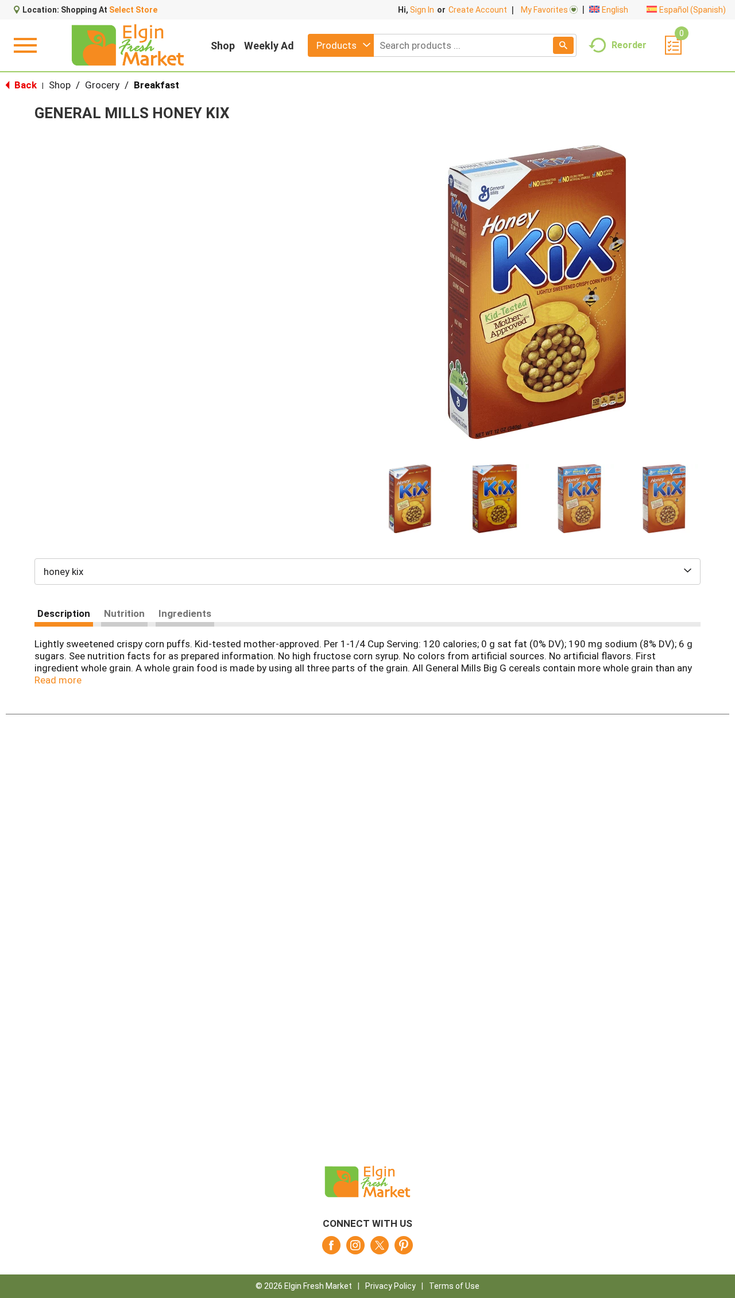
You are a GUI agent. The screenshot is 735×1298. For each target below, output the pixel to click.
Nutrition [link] (124, 613)
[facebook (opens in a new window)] (331, 1248)
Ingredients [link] (184, 613)
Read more (58, 680)
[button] (410, 498)
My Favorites (544, 9)
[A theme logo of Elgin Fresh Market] (127, 45)
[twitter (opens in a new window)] (379, 1248)
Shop (223, 46)
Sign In (422, 9)
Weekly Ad (269, 46)
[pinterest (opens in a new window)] (403, 1248)
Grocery (102, 85)
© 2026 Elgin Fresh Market (304, 1286)
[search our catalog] (563, 45)
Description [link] (63, 613)
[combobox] (341, 45)
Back (24, 85)
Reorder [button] (629, 44)
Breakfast (156, 85)
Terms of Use (454, 1286)
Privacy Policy (390, 1286)
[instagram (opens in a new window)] (355, 1248)
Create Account (477, 9)
